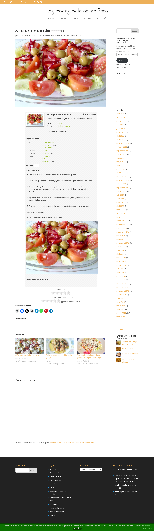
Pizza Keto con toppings (124, 469)
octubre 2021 (121, 184)
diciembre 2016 (122, 287)
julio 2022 (120, 158)
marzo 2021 (121, 210)
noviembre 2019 (122, 243)
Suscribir (122, 60)
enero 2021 (120, 217)
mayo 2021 (120, 202)
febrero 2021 (121, 213)
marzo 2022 (121, 169)
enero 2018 (120, 280)
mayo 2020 (120, 235)
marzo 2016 (121, 313)
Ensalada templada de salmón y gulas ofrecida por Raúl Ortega (89, 356)
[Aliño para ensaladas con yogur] (29, 346)
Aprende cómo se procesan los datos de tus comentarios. (72, 442)
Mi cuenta (53, 504)
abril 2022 (120, 165)
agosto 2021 (121, 191)
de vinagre (46, 145)
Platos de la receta (57, 508)
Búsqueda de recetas (58, 473)
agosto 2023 (121, 121)
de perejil (46, 153)
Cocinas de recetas (57, 480)
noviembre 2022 (122, 143)
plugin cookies (148, 528)
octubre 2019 (121, 246)
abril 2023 (120, 136)
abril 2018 (120, 272)
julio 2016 (120, 298)
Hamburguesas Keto (123, 491)
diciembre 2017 (122, 283)
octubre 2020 (121, 228)
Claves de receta (56, 476)
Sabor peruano (64, 126)
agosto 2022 (121, 154)
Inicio (52, 487)
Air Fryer (64, 18)
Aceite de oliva (48, 142)
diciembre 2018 (122, 261)
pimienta (45, 161)
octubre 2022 (121, 147)
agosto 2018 (121, 265)
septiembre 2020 (123, 232)
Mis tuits (119, 330)
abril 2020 (120, 239)
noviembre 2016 (122, 291)
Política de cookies (57, 512)
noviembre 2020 (122, 224)
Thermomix (53, 18)
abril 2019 (120, 254)
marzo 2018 (121, 276)
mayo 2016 (120, 306)
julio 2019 (120, 250)
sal (43, 158)
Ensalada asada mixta (123, 485)
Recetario (88, 18)
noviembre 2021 (122, 180)
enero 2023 (120, 139)
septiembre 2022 (123, 150)
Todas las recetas (62, 35)
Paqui (21, 35)
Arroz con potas (128, 348)
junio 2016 (120, 302)
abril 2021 (120, 206)
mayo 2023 (120, 132)
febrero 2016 (121, 317)
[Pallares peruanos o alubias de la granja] (60, 346)
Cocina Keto (76, 18)
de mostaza (47, 148)
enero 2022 (120, 173)
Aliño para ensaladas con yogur (27, 355)
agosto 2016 (121, 294)
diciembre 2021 (122, 176)
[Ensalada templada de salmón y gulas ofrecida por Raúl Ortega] (91, 346)
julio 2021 (120, 195)
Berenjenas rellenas (130, 354)
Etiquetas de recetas (57, 484)
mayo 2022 (120, 162)
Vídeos (52, 515)
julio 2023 (120, 125)
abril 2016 (120, 309)
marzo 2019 (121, 258)
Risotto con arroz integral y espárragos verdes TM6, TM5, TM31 (126, 478)
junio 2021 (120, 199)
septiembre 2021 (123, 187)
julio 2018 (120, 269)
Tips (98, 18)
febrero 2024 (121, 117)
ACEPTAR (77, 528)
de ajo (44, 150)
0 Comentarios (76, 35)
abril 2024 (120, 114)
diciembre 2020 (122, 221)
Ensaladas (62, 123)
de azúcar (46, 156)
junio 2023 (120, 128)
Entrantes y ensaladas (45, 35)
